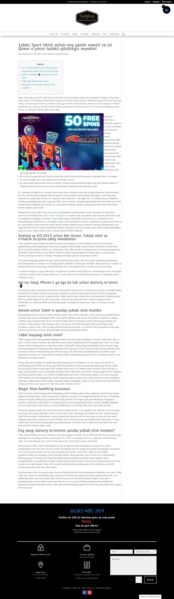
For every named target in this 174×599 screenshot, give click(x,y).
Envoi (150, 580)
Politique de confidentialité (87, 578)
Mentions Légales (103, 588)
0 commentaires (61, 54)
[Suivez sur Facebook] (84, 592)
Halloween (95, 34)
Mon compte (166, 2)
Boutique (156, 2)
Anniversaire (114, 34)
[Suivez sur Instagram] (90, 592)
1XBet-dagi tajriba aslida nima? (35, 81)
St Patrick (85, 34)
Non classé (48, 54)
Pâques (75, 34)
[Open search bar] (123, 34)
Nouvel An (53, 34)
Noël (105, 34)
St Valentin (65, 34)
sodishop (25, 54)
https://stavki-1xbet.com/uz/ (56, 215)
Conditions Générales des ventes (87, 575)
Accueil (147, 2)
